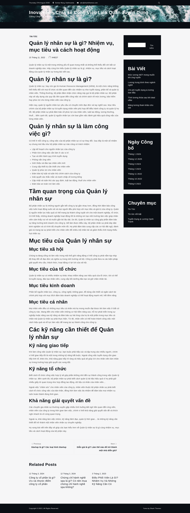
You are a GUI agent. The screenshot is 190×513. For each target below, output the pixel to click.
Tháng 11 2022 (135, 174)
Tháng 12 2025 (135, 159)
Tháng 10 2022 (135, 179)
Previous (48, 445)
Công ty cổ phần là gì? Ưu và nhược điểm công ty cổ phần (42, 480)
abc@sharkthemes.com (89, 3)
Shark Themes (155, 508)
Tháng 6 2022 (134, 184)
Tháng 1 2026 (134, 154)
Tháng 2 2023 (134, 169)
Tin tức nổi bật (134, 214)
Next (97, 447)
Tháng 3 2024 (134, 164)
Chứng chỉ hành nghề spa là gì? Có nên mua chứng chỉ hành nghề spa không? (74, 482)
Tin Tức (33, 37)
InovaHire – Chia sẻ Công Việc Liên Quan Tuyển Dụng (88, 12)
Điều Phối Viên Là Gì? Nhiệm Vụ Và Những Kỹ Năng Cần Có (105, 480)
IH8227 (55, 57)
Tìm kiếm (132, 41)
